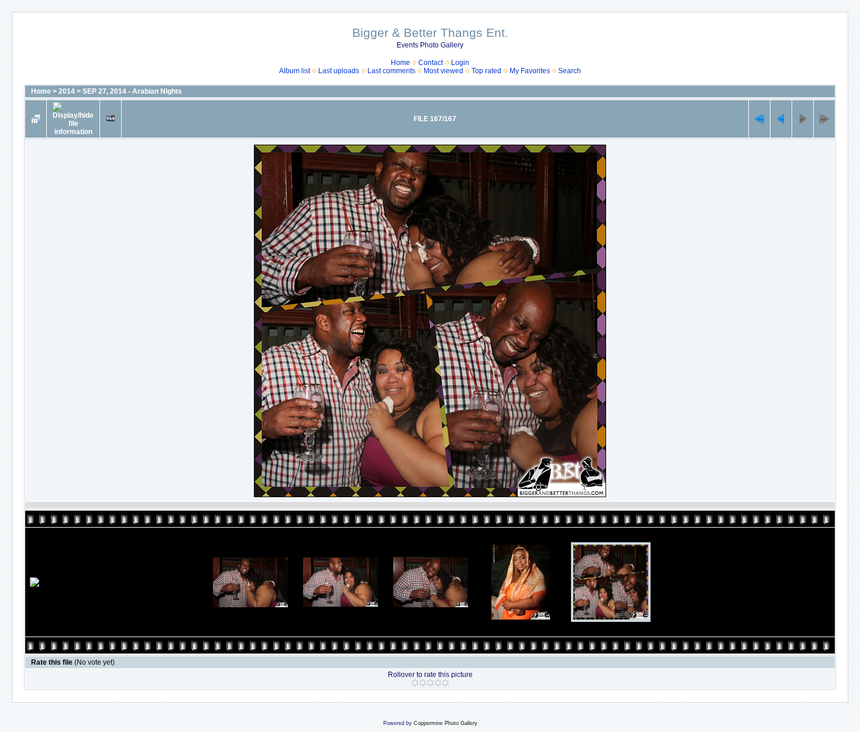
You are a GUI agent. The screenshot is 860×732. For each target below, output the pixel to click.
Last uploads (338, 71)
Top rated (486, 71)
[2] (422, 683)
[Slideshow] (110, 118)
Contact (430, 63)
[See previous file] (781, 118)
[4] (438, 683)
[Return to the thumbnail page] (35, 118)
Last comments (391, 71)
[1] (415, 683)
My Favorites (530, 71)
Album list (294, 71)
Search (569, 71)
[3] (430, 683)
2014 (67, 91)
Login (460, 63)
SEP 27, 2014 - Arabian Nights (132, 91)
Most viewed (443, 71)
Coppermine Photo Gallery (445, 723)
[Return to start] (759, 118)
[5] (445, 683)
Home (400, 63)
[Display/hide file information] (73, 119)
